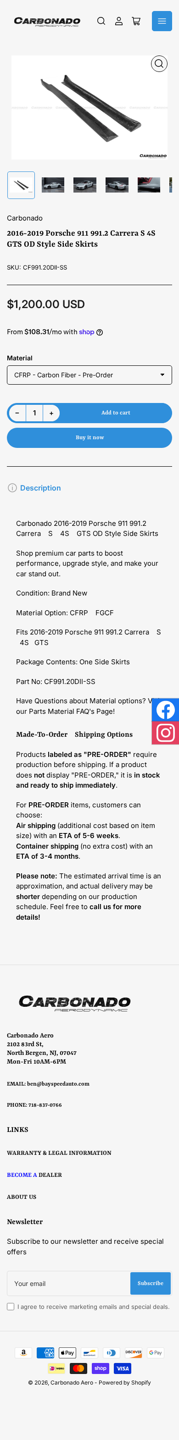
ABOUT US (21, 1197)
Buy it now (90, 438)
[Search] (101, 21)
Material (20, 358)
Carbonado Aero (71, 1382)
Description (40, 487)
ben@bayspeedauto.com (58, 1084)
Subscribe (150, 1283)
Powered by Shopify (125, 1382)
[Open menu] (162, 21)
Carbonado (25, 218)
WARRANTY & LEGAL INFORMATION (59, 1153)
